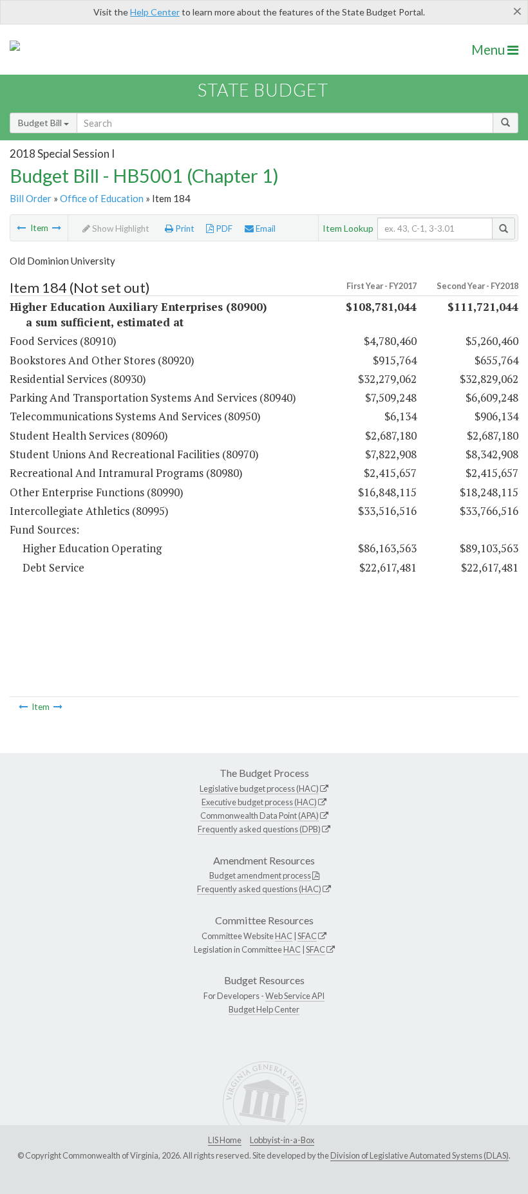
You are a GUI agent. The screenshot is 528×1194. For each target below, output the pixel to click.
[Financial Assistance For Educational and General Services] (21, 228)
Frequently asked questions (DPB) (259, 829)
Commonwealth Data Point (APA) (259, 815)
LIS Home (224, 1140)
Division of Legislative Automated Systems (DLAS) (419, 1155)
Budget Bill (41, 122)
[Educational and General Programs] (56, 228)
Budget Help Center (264, 1009)
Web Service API (295, 996)
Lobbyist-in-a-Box (282, 1140)
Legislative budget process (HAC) (259, 788)
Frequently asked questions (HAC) (259, 889)
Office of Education (102, 198)
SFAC (307, 936)
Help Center (155, 11)
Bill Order (31, 198)
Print (183, 228)
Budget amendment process (260, 875)
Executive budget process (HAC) (259, 802)
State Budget (263, 89)
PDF (223, 228)
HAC (283, 936)
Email (265, 228)
